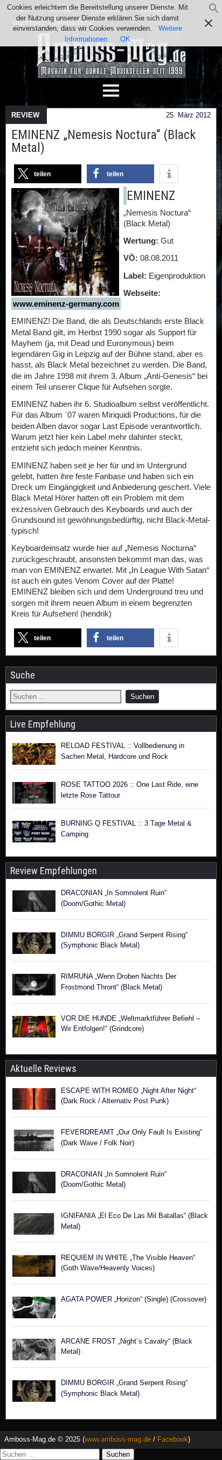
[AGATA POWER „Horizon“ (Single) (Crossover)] (34, 1309)
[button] (214, 11)
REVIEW (25, 115)
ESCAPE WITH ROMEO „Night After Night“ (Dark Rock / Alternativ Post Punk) (128, 1096)
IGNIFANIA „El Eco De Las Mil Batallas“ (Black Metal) (134, 1221)
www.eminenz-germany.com (66, 303)
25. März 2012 (188, 115)
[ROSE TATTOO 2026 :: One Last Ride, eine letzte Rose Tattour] (34, 793)
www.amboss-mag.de (118, 1439)
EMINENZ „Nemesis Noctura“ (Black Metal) (103, 141)
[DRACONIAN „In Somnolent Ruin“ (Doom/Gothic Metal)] (34, 902)
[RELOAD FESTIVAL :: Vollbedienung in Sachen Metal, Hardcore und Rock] (34, 754)
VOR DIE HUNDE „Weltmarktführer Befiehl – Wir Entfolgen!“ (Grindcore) (130, 1023)
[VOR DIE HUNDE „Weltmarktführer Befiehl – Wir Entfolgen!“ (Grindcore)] (34, 1028)
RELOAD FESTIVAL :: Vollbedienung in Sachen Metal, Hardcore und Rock (122, 751)
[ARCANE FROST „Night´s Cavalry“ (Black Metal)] (34, 1351)
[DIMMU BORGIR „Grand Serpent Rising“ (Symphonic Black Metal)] (34, 944)
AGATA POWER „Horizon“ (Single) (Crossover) (133, 1299)
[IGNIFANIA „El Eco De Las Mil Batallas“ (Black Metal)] (34, 1225)
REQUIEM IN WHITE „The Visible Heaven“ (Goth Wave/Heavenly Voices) (128, 1263)
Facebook (172, 1439)
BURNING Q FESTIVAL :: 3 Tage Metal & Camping (126, 828)
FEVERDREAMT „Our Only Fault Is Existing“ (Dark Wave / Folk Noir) (131, 1137)
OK (125, 39)
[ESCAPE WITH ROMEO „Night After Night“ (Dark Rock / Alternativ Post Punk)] (34, 1100)
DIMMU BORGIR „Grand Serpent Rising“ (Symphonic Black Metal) (124, 940)
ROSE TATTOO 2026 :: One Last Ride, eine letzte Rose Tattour (129, 789)
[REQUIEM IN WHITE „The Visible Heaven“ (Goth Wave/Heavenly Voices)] (34, 1267)
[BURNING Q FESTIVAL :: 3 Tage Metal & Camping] (34, 831)
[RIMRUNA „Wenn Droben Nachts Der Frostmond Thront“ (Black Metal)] (34, 986)
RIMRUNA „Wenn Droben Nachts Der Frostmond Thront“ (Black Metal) (118, 981)
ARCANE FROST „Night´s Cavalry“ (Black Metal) (126, 1346)
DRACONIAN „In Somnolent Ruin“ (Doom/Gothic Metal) (113, 898)
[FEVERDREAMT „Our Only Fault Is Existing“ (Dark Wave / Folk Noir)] (34, 1142)
